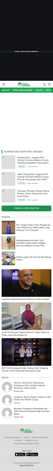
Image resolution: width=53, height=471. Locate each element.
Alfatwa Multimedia (27, 465)
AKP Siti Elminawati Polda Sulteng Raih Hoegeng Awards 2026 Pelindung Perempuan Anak (25, 369)
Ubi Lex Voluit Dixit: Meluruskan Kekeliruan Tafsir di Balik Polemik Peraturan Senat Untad (29, 385)
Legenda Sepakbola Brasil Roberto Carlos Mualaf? (25, 299)
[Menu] (4, 84)
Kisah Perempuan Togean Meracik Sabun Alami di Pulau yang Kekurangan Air (25, 333)
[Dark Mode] (45, 84)
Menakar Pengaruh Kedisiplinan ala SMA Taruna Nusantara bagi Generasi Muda (32, 411)
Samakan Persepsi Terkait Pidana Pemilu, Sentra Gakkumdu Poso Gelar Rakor (33, 193)
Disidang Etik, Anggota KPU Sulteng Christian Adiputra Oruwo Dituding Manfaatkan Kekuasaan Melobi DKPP (33, 161)
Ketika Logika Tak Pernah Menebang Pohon (33, 258)
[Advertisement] (26, 26)
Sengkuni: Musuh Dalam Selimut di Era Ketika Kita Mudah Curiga (32, 398)
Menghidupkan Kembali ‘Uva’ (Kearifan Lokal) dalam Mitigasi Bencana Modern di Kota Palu (31, 243)
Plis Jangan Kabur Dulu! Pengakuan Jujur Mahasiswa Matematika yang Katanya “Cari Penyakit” (33, 227)
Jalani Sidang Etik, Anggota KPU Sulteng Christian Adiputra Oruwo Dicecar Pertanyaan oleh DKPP (33, 177)
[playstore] (32, 456)
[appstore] (20, 456)
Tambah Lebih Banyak (26, 208)
